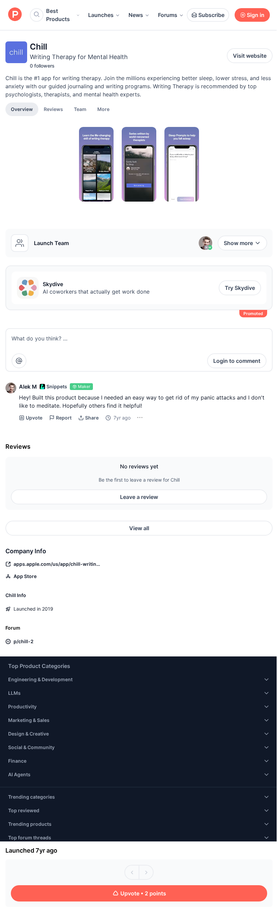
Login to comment (236, 360)
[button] (103, 109)
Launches (101, 15)
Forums (167, 15)
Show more (238, 243)
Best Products (58, 14)
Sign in (255, 15)
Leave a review (139, 497)
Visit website (249, 55)
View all (139, 528)
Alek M (28, 386)
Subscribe (211, 15)
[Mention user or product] (19, 360)
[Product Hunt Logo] (15, 14)
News (135, 15)
